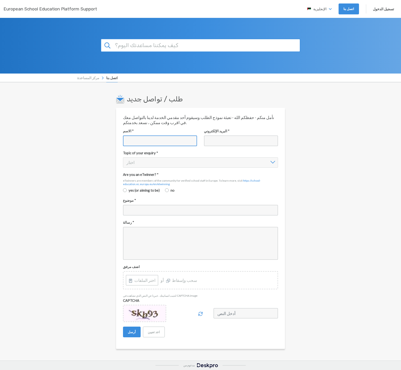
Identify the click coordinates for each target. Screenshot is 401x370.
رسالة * (128, 222)
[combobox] (126, 162)
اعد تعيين (154, 332)
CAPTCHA (131, 300)
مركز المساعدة (88, 78)
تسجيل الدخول (383, 9)
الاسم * (128, 131)
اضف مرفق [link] (131, 266)
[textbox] (200, 243)
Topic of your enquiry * (140, 153)
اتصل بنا (348, 9)
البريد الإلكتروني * (217, 131)
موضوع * (129, 200)
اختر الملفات (144, 280)
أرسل (132, 332)
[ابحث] (108, 44)
